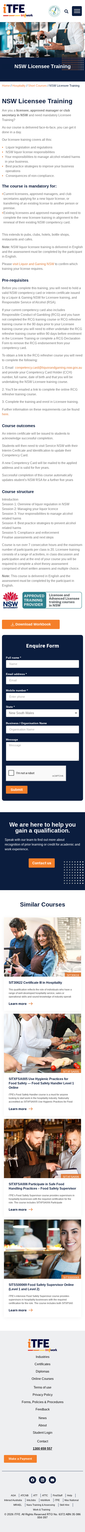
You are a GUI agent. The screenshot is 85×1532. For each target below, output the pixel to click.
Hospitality (19, 85)
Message (12, 739)
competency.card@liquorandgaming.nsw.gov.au (48, 367)
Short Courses (37, 85)
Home (6, 85)
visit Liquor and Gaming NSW (33, 264)
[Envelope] (52, 1479)
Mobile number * (17, 690)
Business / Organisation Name (26, 723)
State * (10, 706)
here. (5, 414)
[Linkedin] (42, 1479)
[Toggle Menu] (77, 11)
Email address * (16, 674)
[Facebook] (32, 1479)
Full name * (13, 657)
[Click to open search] (66, 11)
